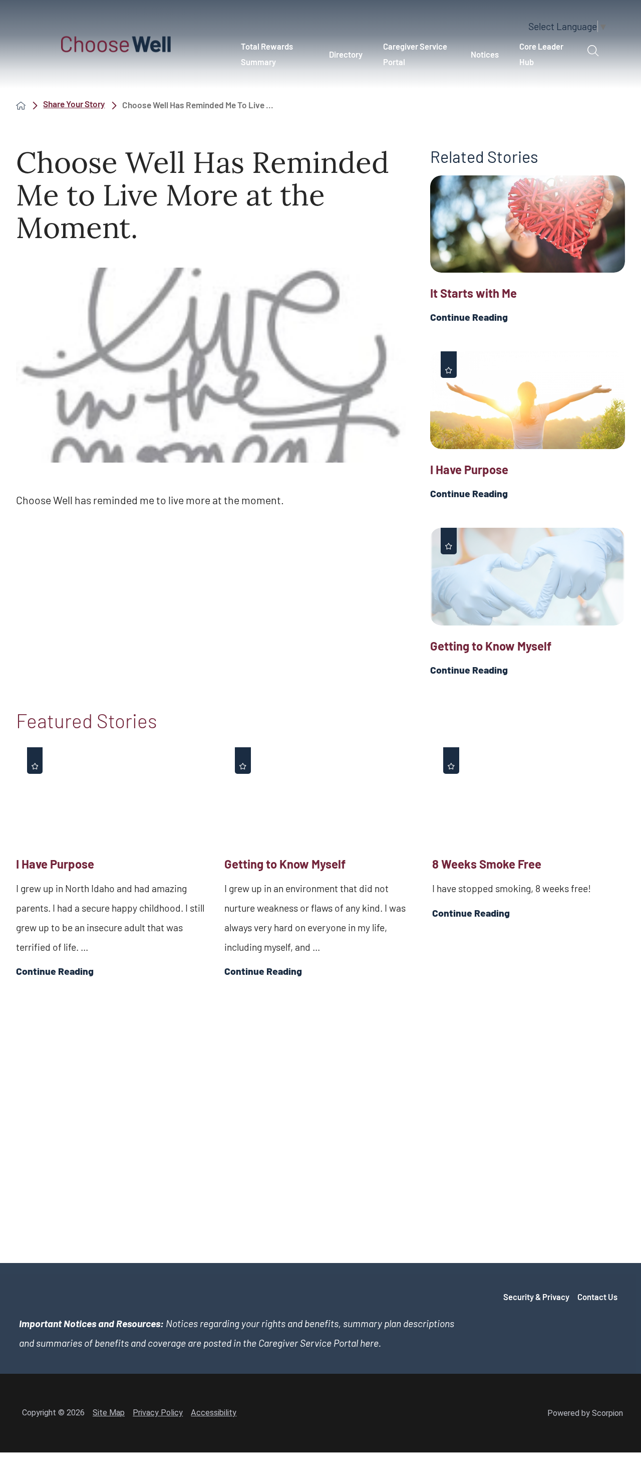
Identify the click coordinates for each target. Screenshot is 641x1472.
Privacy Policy (158, 1412)
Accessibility (213, 1412)
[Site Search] (593, 51)
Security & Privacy (536, 1297)
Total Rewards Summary (267, 54)
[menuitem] (274, 54)
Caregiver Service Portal (415, 54)
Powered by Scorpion (585, 1413)
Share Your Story (74, 104)
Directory (346, 54)
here (369, 1343)
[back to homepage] (21, 105)
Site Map (109, 1412)
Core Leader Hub (541, 54)
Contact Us (597, 1297)
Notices (485, 54)
